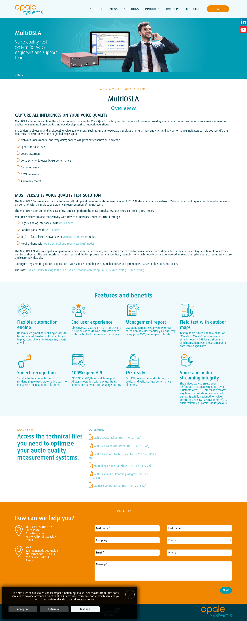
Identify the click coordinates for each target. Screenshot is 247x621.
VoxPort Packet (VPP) (75, 236)
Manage (85, 609)
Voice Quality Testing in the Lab (47, 270)
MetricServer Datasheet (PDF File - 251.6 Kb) (119, 485)
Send (226, 590)
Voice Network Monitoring (84, 270)
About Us (96, 9)
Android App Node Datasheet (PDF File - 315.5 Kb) (123, 466)
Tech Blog (193, 9)
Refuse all (54, 609)
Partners (172, 9)
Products (152, 9)
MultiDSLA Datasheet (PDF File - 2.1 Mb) (117, 437)
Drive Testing (136, 270)
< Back (19, 75)
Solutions (131, 9)
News (114, 9)
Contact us (218, 9)
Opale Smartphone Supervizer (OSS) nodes (69, 243)
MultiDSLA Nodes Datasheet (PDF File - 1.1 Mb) (121, 446)
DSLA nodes (66, 223)
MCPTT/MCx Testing (114, 270)
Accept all (23, 609)
